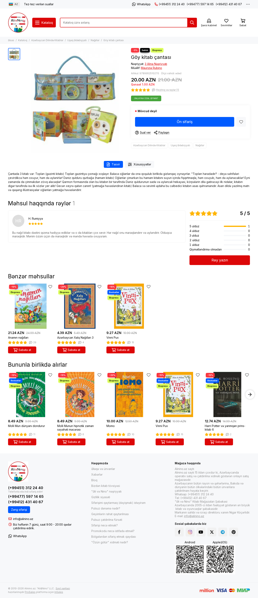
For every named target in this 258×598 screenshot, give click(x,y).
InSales (58, 592)
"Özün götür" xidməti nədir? (109, 542)
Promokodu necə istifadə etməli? (112, 531)
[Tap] (192, 22)
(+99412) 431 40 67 (229, 4)
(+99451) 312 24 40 (172, 4)
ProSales (30, 592)
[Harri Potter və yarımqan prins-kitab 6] (227, 394)
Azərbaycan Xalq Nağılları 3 (75, 337)
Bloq (94, 480)
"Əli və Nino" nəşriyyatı (106, 491)
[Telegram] (222, 532)
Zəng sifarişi (19, 509)
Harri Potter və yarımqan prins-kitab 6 (225, 427)
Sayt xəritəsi (63, 588)
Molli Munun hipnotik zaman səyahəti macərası (75, 427)
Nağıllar (95, 40)
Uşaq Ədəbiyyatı (77, 40)
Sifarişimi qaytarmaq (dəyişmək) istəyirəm (118, 502)
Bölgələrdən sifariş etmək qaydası (113, 536)
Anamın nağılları (18, 337)
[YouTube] (201, 532)
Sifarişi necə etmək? (104, 525)
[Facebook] (179, 532)
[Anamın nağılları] (30, 306)
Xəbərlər (97, 474)
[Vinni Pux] (129, 306)
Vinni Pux (112, 337)
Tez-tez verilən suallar (39, 4)
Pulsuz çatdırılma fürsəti (106, 519)
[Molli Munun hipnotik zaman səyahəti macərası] (79, 394)
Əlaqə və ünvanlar (103, 469)
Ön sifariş (185, 122)
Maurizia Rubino (151, 68)
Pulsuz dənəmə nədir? (105, 508)
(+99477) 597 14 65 (200, 4)
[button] (8, 394)
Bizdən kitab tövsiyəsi (105, 485)
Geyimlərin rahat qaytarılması (110, 514)
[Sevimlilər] (241, 122)
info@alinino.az (23, 519)
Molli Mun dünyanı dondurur (26, 426)
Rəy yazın (219, 260)
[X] (211, 532)
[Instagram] (190, 532)
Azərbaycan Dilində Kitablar (47, 40)
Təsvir (116, 164)
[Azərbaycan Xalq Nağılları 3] (79, 306)
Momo (110, 426)
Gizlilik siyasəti (100, 497)
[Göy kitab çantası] (74, 100)
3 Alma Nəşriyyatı (156, 64)
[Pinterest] (233, 532)
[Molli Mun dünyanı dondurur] (30, 394)
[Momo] (129, 394)
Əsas (11, 40)
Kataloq (22, 40)
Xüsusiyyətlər (142, 164)
